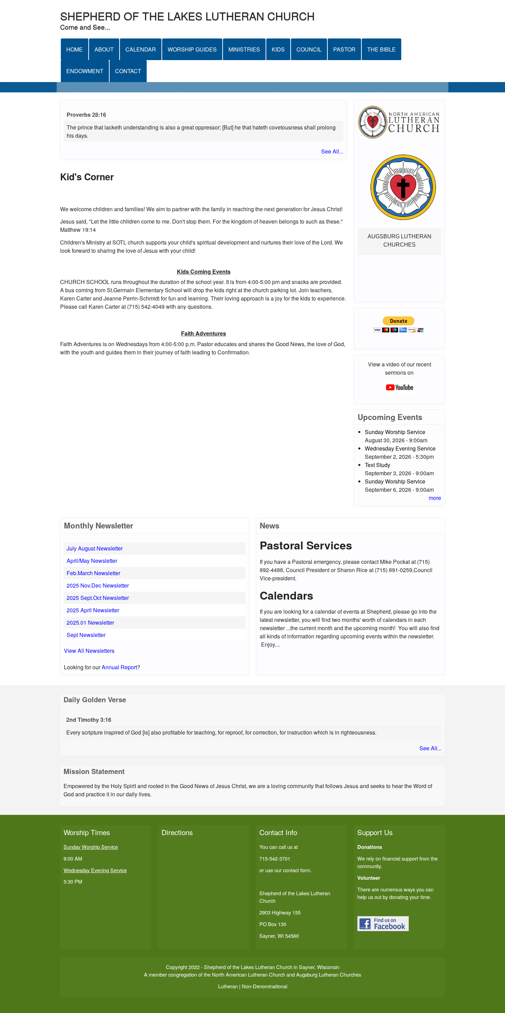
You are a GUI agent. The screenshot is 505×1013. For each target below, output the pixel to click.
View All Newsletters (89, 651)
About (104, 49)
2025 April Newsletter (93, 610)
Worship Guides (192, 49)
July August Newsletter (95, 548)
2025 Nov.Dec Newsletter (98, 585)
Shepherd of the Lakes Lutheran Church (187, 15)
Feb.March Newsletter (93, 573)
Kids (278, 49)
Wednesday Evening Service (400, 448)
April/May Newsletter (92, 561)
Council (309, 49)
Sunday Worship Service (395, 432)
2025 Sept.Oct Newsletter (98, 598)
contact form (296, 870)
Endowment (84, 71)
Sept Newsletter (86, 635)
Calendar (140, 49)
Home (74, 49)
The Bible (381, 49)
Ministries (244, 49)
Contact (128, 71)
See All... (332, 151)
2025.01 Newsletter (90, 622)
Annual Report (119, 667)
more (435, 498)
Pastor (344, 49)
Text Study (377, 465)
